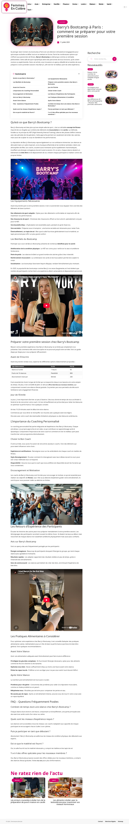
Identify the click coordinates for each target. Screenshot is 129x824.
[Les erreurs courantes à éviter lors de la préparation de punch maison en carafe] (28, 787)
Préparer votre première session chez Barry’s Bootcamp (62, 83)
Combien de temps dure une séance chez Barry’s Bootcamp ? (64, 105)
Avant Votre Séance (19, 100)
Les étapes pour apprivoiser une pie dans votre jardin (94, 89)
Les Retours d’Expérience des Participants (61, 94)
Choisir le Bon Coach (54, 91)
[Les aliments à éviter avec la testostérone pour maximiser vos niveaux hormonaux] (65, 787)
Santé (54, 780)
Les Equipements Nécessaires (57, 79)
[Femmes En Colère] (14, 7)
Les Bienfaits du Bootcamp (21, 82)
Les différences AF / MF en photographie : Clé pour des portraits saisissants (95, 101)
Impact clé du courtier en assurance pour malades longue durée (93, 75)
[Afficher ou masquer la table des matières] (53, 74)
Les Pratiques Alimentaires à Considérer (61, 97)
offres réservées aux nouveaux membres (60, 385)
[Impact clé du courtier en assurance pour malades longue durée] (111, 74)
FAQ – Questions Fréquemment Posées (25, 104)
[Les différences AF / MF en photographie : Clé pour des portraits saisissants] (111, 100)
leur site (39, 760)
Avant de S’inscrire (19, 87)
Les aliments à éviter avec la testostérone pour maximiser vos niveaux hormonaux (65, 802)
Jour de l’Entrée (53, 87)
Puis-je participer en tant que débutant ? (61, 109)
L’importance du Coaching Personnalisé (26, 91)
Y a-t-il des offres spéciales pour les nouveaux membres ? (63, 113)
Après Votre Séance (54, 100)
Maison (17, 780)
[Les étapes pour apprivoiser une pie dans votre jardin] (111, 87)
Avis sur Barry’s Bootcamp (21, 97)
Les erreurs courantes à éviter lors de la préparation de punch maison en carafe (28, 801)
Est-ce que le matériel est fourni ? (24, 112)
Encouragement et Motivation (23, 94)
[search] (120, 7)
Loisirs (62, 22)
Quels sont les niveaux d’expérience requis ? (27, 109)
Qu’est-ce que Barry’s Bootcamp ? (24, 78)
